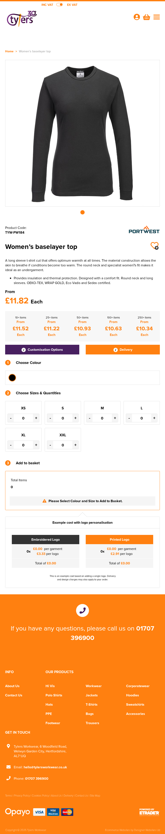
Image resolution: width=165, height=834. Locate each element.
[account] (136, 17)
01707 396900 (36, 778)
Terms (8, 795)
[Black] (12, 377)
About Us (12, 685)
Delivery (125, 349)
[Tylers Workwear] (43, 18)
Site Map (95, 795)
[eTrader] (149, 812)
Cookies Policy (40, 795)
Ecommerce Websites (117, 830)
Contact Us (13, 695)
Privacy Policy (22, 795)
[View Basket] (146, 16)
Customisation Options (45, 349)
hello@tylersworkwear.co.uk (45, 767)
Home (9, 51)
